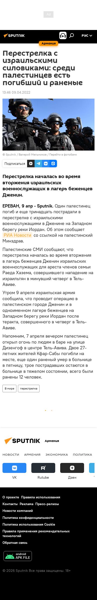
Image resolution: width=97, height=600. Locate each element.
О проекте (10, 497)
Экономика (57, 454)
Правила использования (40, 497)
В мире (9, 388)
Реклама (26, 504)
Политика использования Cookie (28, 524)
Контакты (10, 504)
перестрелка (28, 388)
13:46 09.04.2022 (16, 92)
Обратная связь (14, 542)
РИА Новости (17, 235)
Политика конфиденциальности (28, 517)
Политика (82, 454)
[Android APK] (18, 556)
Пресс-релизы (47, 504)
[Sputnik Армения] (14, 37)
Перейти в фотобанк (63, 154)
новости (10, 454)
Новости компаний (17, 510)
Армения (32, 454)
